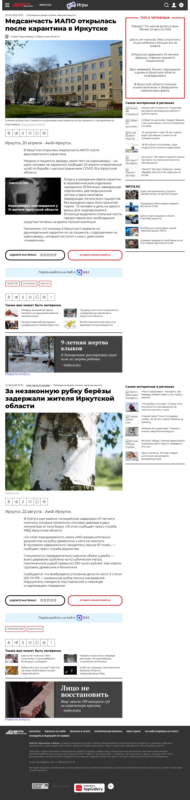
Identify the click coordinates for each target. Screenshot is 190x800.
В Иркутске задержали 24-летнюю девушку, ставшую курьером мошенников (155, 57)
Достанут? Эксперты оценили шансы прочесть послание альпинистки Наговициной (162, 159)
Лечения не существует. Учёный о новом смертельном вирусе (160, 430)
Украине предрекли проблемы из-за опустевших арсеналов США (161, 241)
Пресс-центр (133, 731)
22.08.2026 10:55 (14, 385)
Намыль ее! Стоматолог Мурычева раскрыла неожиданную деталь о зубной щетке (161, 110)
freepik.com (12, 492)
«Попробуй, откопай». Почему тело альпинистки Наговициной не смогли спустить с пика (161, 406)
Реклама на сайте (55, 731)
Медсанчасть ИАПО (33, 124)
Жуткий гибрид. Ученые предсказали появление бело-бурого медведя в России (163, 443)
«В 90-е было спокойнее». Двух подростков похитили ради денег (161, 146)
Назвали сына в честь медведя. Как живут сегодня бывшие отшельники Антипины (98, 658)
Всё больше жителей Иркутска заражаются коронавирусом (98, 323)
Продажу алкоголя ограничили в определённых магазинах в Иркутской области (99, 313)
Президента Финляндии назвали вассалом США (159, 205)
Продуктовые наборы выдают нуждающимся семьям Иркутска (40, 323)
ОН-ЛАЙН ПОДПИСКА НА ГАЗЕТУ (161, 731)
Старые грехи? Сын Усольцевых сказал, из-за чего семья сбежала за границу (162, 419)
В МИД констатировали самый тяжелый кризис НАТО (158, 229)
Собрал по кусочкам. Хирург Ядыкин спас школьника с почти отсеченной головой (162, 123)
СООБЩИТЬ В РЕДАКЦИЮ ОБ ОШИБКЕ (49, 736)
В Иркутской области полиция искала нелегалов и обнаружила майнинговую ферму (155, 87)
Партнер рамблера (61, 786)
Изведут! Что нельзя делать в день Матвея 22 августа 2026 (155, 28)
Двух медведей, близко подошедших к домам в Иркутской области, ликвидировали (155, 72)
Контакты (34, 731)
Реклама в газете (80, 731)
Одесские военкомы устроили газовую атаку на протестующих (159, 192)
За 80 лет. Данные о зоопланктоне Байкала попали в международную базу (100, 670)
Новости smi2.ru (17, 374)
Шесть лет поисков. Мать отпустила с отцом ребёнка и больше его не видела (155, 43)
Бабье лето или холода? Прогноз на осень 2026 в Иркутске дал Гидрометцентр (40, 670)
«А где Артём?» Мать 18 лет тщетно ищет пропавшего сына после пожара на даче (161, 135)
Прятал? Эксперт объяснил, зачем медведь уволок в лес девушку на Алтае (161, 172)
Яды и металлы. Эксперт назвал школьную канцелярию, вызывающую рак (159, 456)
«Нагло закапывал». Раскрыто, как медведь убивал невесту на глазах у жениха (162, 394)
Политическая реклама (108, 731)
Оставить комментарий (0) (95, 255)
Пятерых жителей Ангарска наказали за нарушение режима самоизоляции (39, 313)
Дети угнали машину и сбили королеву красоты (157, 217)
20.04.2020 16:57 (14, 15)
